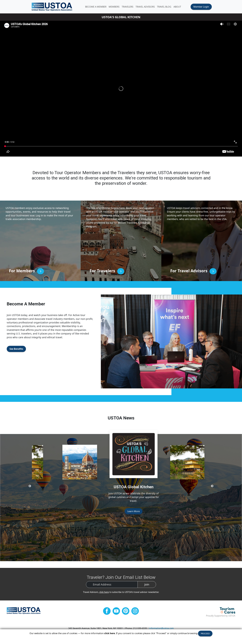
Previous (29, 486)
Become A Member (95, 6)
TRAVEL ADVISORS (145, 6)
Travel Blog (164, 6)
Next (212, 486)
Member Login (201, 6)
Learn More (121, 527)
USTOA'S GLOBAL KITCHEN (121, 17)
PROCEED (205, 633)
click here (104, 592)
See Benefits (16, 348)
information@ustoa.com (161, 628)
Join (146, 584)
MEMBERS (114, 6)
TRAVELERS (127, 6)
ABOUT (177, 6)
